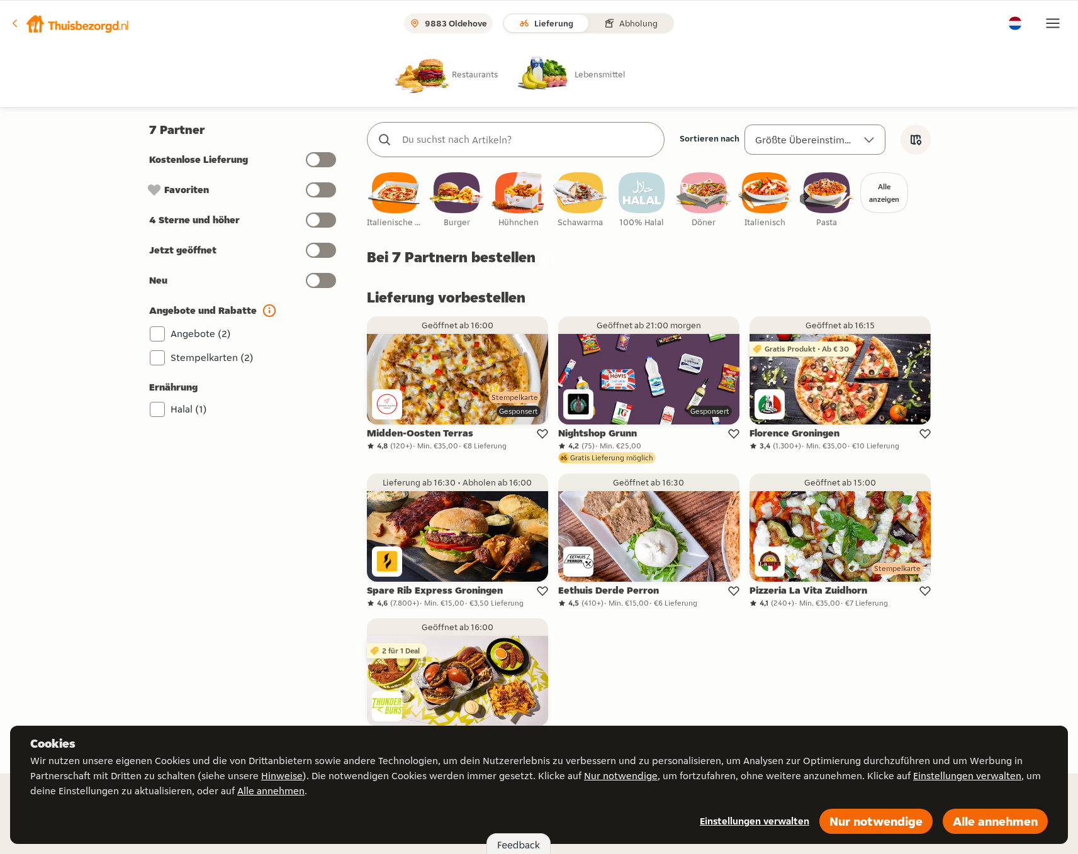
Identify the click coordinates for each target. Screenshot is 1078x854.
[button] (70, 23)
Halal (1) (189, 409)
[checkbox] (395, 200)
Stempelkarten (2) (212, 357)
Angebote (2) (201, 333)
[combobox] (528, 139)
